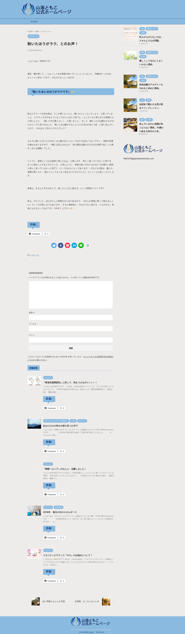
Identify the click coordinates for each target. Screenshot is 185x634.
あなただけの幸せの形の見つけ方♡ (60, 425)
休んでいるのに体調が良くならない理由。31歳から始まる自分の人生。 (151, 127)
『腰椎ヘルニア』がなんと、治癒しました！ (64, 468)
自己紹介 (34, 21)
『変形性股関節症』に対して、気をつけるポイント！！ (70, 382)
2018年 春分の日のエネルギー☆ (60, 512)
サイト (32, 335)
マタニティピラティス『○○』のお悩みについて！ (68, 555)
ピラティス (34, 255)
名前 (31, 312)
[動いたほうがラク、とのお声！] (74, 245)
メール (32, 324)
